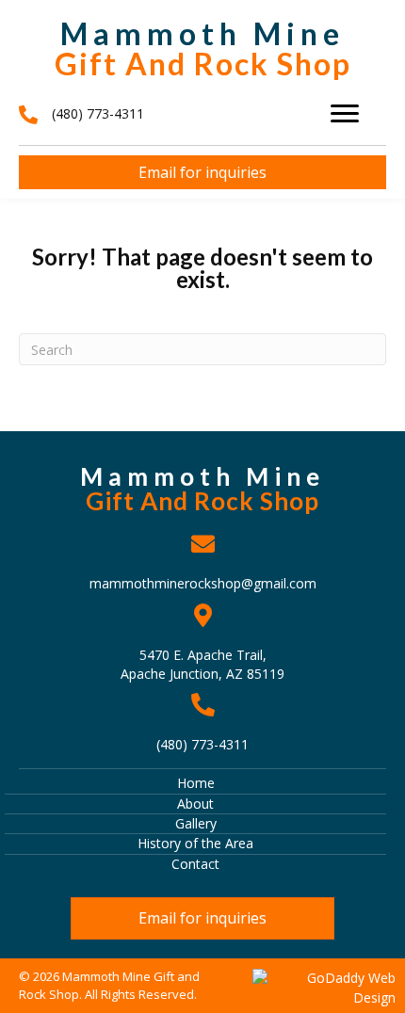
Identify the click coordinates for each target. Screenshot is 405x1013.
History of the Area (195, 843)
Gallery (196, 823)
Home (196, 783)
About (195, 803)
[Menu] (344, 114)
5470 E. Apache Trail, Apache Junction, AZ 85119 (202, 664)
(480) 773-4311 (202, 744)
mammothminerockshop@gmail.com (202, 583)
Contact (195, 864)
